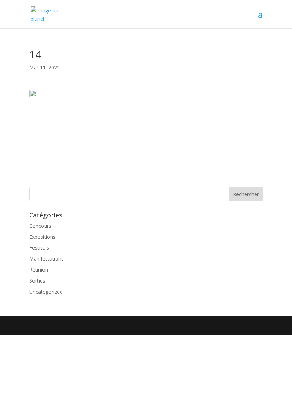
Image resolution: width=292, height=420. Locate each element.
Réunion (38, 269)
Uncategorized (46, 291)
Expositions (42, 236)
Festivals (39, 247)
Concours (40, 225)
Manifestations (46, 258)
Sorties (37, 280)
